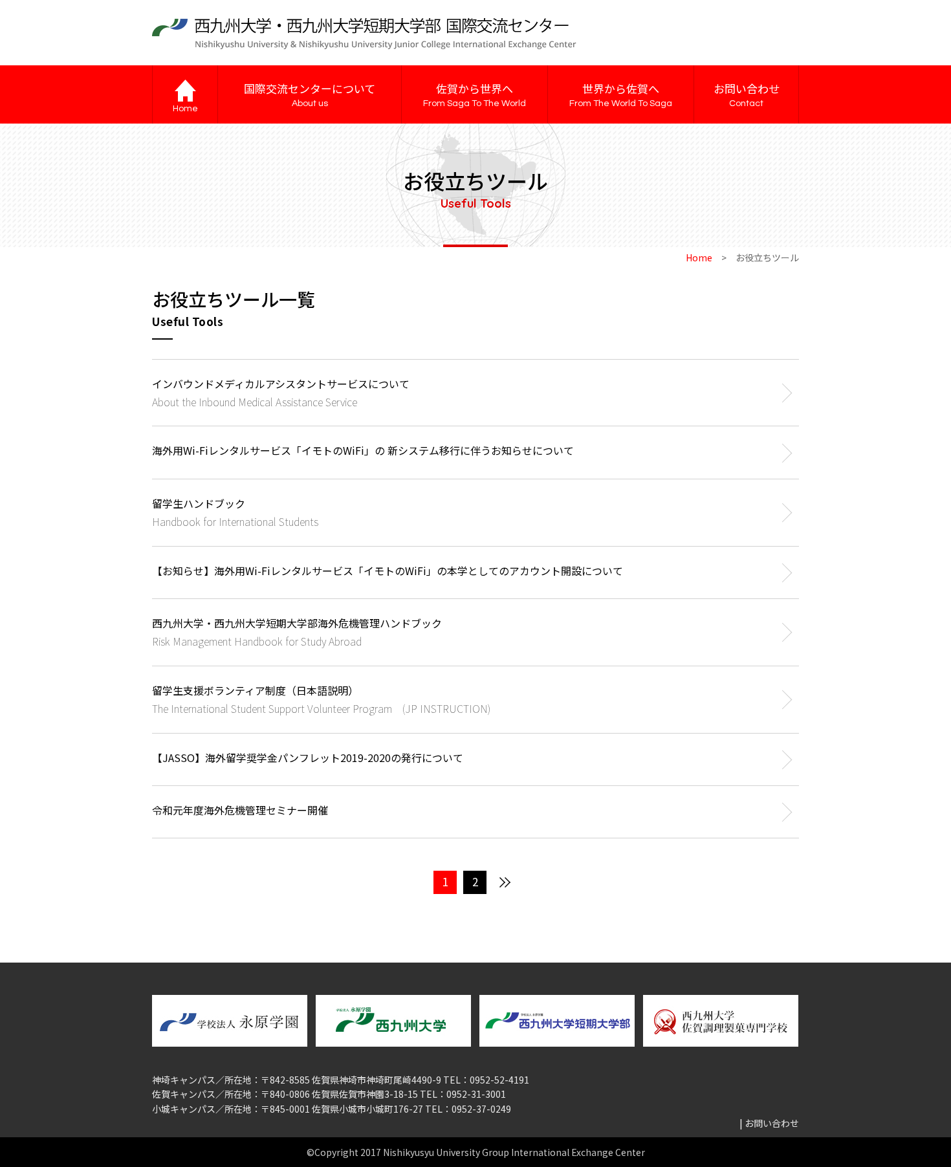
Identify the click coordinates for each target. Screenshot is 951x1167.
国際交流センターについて (309, 94)
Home (699, 257)
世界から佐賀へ (620, 94)
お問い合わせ (747, 94)
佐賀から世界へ (474, 94)
